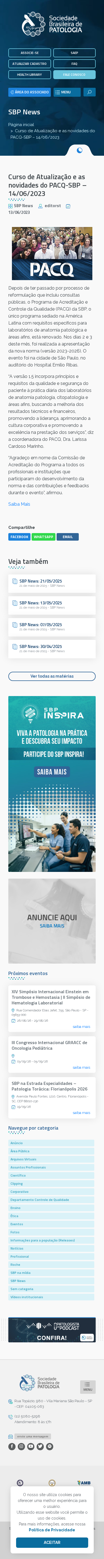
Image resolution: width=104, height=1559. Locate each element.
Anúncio (17, 1143)
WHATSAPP (43, 537)
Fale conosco (74, 74)
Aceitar (52, 1542)
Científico (18, 1175)
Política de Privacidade (52, 1530)
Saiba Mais (19, 504)
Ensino (16, 1207)
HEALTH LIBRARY (29, 74)
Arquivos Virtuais (23, 1159)
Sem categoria (22, 1288)
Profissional (20, 1256)
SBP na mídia (21, 1272)
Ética (14, 1216)
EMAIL (68, 537)
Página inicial (21, 124)
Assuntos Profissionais (28, 1167)
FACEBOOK (19, 537)
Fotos (15, 1232)
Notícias (17, 1248)
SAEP (74, 52)
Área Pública (20, 1151)
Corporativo (20, 1191)
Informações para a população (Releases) (43, 1240)
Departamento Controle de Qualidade (40, 1199)
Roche (15, 1264)
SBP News (24, 111)
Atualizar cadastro (29, 63)
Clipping (17, 1183)
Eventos (17, 1224)
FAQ (74, 63)
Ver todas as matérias (52, 676)
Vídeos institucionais (27, 1297)
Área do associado (32, 92)
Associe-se (30, 52)
